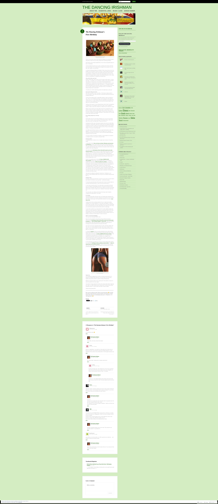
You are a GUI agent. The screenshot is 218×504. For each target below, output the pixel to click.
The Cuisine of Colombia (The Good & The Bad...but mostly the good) (130, 77)
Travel (121, 120)
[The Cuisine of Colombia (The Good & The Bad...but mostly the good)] (127, 75)
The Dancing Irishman (107, 7)
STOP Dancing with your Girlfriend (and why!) (128, 131)
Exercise (133, 110)
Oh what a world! (123, 183)
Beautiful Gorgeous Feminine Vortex (126, 140)
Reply (88, 342)
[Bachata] (127, 100)
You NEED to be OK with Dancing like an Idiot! (126, 147)
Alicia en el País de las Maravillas (125, 170)
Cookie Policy (20, 502)
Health (127, 113)
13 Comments (88, 309)
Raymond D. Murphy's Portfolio (125, 177)
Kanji (120, 115)
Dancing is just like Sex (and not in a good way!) (126, 144)
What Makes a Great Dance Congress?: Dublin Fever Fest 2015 (127, 134)
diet (129, 110)
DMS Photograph (123, 181)
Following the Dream (123, 126)
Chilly (90, 409)
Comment (110, 493)
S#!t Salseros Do (122, 135)
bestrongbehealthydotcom (124, 154)
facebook (92, 231)
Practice (125, 118)
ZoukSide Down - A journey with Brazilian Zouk (127, 160)
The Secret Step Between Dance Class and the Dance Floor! (130, 88)
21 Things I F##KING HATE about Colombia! (104, 233)
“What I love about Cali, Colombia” (101, 161)
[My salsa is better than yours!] (127, 58)
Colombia (103, 309)
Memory (127, 115)
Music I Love (117, 11)
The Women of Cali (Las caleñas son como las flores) (100, 242)
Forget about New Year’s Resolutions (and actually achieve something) (127, 129)
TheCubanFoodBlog (123, 188)
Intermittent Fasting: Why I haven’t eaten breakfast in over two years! (129, 83)
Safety (129, 118)
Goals (109, 309)
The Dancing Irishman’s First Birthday (95, 33)
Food (120, 113)
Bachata (126, 101)
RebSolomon (122, 169)
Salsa (133, 117)
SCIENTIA (122, 155)
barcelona (120, 107)
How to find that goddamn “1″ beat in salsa (99, 221)
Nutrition (121, 118)
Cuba (132, 107)
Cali (101, 309)
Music (130, 115)
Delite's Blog (122, 179)
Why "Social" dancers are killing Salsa (130, 69)
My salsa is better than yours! (129, 59)
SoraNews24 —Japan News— (125, 163)
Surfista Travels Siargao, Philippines (126, 174)
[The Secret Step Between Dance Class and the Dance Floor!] (127, 86)
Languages (123, 115)
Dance (107, 309)
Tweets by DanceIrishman (123, 52)
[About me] (127, 90)
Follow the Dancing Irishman (124, 43)
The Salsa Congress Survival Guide (129, 73)
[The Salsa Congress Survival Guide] (127, 71)
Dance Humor (129, 11)
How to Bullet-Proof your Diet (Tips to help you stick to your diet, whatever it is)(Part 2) (92, 313)
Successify (121, 172)
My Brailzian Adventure (124, 184)
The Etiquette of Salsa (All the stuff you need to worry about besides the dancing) (129, 97)
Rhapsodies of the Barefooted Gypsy (126, 165)
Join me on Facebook (125, 29)
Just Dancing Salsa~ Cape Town (125, 186)
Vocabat (121, 162)
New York (133, 115)
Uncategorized (125, 120)
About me (93, 11)
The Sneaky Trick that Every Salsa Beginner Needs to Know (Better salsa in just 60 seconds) (107, 313)
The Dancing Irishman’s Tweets (126, 50)
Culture (120, 110)
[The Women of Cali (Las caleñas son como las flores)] (127, 62)
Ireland (130, 113)
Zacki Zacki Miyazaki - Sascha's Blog (126, 176)
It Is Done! (122, 142)
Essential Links (105, 11)
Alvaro (90, 384)
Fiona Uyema (122, 157)
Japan (133, 113)
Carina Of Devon (123, 167)
